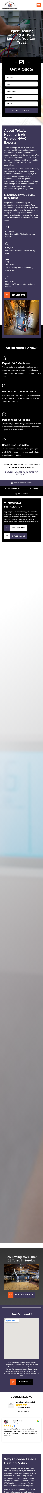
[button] (39, 5)
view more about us (24, 1295)
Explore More (18, 536)
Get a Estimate (18, 295)
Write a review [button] (23, 1412)
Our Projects (24, 1381)
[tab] (21, 483)
